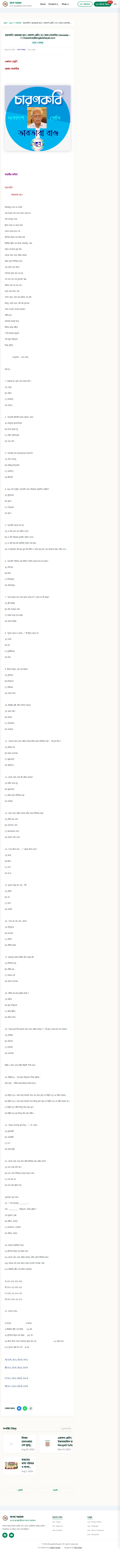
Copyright (92, 1526)
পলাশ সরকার (21, 50)
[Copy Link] (30, 1408)
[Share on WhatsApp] (25, 1408)
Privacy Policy (94, 1522)
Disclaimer (93, 1534)
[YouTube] (11, 1535)
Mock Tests (103, 3)
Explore (84, 4)
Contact (57, 1530)
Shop (65, 4)
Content (53, 4)
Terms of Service (95, 1530)
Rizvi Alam (78, 1548)
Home (43, 4)
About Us (57, 1526)
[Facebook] (5, 1535)
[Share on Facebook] (19, 1408)
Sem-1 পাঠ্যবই (37, 43)
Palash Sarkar (55, 1548)
